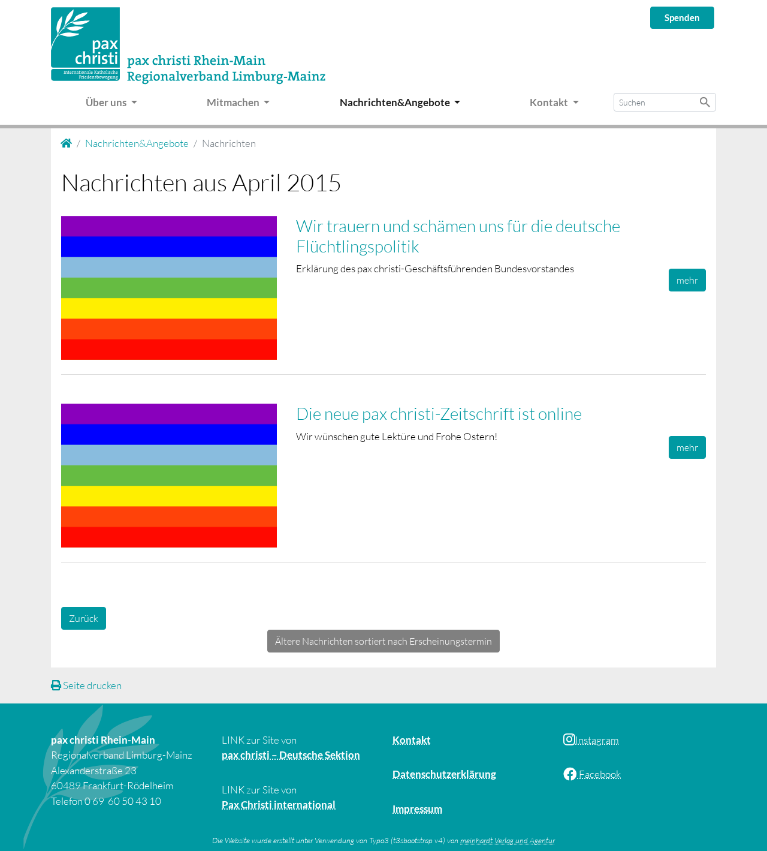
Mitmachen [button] (234, 102)
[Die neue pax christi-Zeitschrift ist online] (178, 478)
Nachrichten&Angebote (137, 143)
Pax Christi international (279, 804)
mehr (687, 280)
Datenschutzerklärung (444, 774)
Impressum (417, 808)
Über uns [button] (107, 102)
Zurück (83, 618)
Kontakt (411, 739)
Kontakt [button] (550, 102)
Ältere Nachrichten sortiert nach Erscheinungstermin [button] (383, 641)
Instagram (597, 739)
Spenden (682, 17)
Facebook (599, 774)
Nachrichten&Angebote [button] (396, 102)
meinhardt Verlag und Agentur (507, 840)
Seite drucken (91, 685)
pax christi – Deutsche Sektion (291, 754)
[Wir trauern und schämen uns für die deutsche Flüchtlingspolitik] (178, 290)
